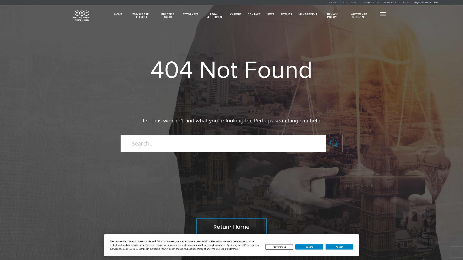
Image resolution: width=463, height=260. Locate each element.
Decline (309, 247)
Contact (254, 14)
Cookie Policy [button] (159, 249)
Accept (339, 247)
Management (307, 14)
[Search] (334, 143)
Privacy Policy (331, 16)
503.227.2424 (349, 2)
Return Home (231, 227)
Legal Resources (214, 16)
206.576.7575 (389, 2)
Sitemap (286, 14)
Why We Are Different (140, 16)
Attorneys (190, 14)
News (270, 14)
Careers (236, 14)
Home (118, 14)
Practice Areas (167, 16)
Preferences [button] (233, 249)
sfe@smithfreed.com (425, 2)
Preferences (279, 247)
